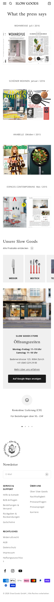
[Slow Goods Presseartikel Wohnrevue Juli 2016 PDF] (27, 48)
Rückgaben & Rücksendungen (11, 515)
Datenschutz (9, 547)
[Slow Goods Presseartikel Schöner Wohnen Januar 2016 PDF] (27, 104)
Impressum (9, 552)
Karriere (34, 512)
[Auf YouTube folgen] (20, 571)
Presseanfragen (38, 501)
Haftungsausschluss (13, 559)
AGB (5, 542)
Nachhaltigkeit (37, 496)
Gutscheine (9, 522)
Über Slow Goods (39, 491)
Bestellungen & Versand (11, 507)
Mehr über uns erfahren (27, 369)
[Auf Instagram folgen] (13, 571)
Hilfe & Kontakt (11, 494)
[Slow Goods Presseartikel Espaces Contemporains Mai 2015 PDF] (27, 212)
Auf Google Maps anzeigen (27, 378)
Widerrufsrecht (11, 537)
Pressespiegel (37, 506)
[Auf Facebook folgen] (5, 571)
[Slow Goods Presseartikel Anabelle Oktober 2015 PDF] (27, 159)
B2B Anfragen (10, 500)
